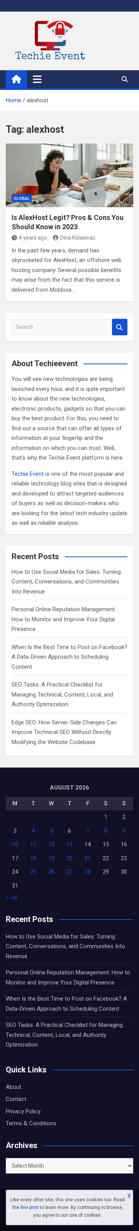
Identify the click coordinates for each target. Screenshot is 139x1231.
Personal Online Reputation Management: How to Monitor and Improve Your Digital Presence (64, 619)
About (13, 1087)
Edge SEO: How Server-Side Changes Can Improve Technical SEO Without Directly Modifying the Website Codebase (64, 732)
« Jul (11, 897)
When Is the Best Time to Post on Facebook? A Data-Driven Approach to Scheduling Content (69, 657)
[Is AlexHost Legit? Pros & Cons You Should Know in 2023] (69, 175)
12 (51, 844)
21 (88, 858)
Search (119, 327)
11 (33, 844)
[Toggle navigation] (37, 79)
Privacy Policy (23, 1111)
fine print (29, 1207)
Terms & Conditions (31, 1123)
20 (69, 858)
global (22, 198)
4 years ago (33, 238)
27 (69, 871)
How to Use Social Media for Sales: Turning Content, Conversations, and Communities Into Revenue (66, 581)
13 (69, 844)
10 (15, 844)
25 (33, 871)
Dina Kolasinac (77, 238)
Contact (16, 1099)
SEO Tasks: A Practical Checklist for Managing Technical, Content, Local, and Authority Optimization (62, 694)
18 (33, 858)
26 (51, 871)
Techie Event (28, 473)
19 (51, 858)
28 (88, 871)
